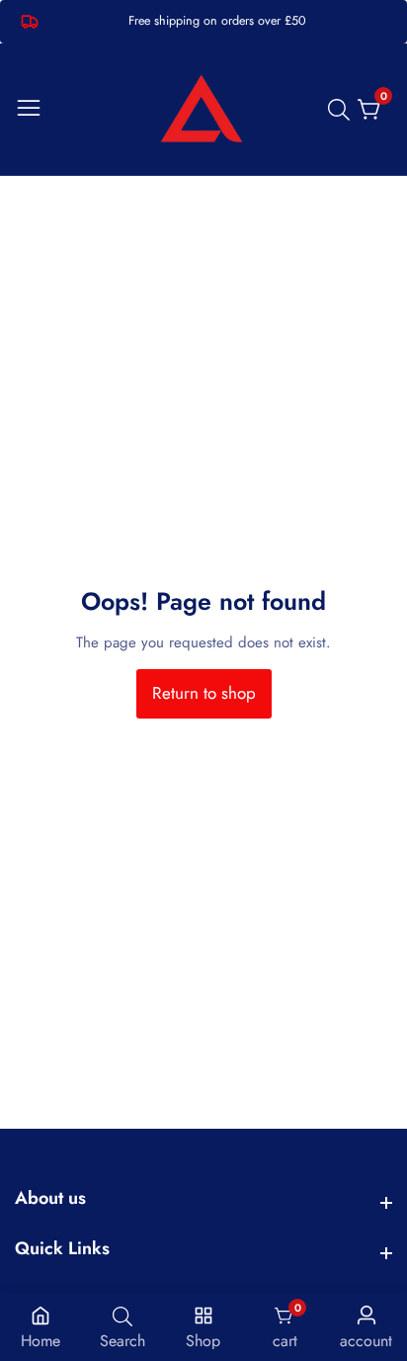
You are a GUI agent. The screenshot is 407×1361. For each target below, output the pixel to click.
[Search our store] (343, 109)
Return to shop (204, 693)
